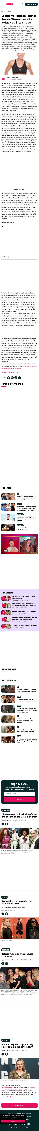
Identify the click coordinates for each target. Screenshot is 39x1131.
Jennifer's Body (9, 1090)
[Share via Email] (12, 377)
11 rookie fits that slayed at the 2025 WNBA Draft (16, 902)
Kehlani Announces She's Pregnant (24, 612)
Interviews (5, 1040)
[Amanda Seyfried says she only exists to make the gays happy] (19, 1068)
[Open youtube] (28, 1124)
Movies (19, 696)
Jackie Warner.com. (31, 366)
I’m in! (19, 799)
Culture (19, 504)
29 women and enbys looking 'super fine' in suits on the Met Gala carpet (19, 815)
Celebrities (20, 514)
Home (3, 11)
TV (17, 493)
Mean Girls (18, 1090)
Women (9, 11)
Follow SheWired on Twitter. (10, 372)
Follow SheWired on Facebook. (11, 368)
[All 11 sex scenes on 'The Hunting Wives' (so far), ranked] (8, 719)
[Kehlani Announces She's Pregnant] (6, 613)
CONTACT (11, 1113)
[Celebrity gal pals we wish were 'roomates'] (19, 978)
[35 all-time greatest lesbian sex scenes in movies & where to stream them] (8, 709)
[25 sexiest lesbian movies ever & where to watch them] (8, 699)
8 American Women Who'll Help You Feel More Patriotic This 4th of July (24, 604)
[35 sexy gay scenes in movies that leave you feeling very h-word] (8, 739)
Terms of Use (14, 1117)
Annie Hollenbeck (13, 77)
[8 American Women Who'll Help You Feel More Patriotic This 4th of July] (6, 606)
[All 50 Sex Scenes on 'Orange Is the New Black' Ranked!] (8, 729)
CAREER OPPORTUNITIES (23, 1113)
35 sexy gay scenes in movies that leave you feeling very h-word (27, 741)
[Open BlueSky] (15, 1124)
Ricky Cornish (7, 1050)
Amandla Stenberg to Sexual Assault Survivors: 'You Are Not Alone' (24, 618)
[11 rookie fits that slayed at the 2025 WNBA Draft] (19, 928)
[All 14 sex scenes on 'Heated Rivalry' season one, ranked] (8, 689)
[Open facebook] (10, 1124)
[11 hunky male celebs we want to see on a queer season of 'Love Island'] (8, 496)
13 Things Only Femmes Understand (24, 625)
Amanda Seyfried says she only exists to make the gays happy (17, 1045)
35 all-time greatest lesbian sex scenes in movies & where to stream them (27, 710)
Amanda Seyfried (7, 1088)
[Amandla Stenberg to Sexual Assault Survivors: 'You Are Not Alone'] (6, 620)
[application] (19, 544)
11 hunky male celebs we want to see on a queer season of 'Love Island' (27, 498)
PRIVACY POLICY (26, 1117)
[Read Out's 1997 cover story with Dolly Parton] (8, 527)
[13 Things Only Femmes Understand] (6, 626)
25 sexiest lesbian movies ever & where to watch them (27, 700)
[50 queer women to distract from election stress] (6, 598)
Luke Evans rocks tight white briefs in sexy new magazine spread (26, 519)
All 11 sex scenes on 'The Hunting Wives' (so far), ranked (25, 720)
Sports (4, 897)
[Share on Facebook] (8, 377)
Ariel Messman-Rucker (9, 907)
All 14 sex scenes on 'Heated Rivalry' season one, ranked (26, 690)
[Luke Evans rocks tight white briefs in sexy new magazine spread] (8, 517)
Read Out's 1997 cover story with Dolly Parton (26, 529)
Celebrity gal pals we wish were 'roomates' (17, 955)
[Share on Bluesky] (19, 377)
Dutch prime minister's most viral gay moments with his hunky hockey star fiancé (27, 508)
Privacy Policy (4, 1117)
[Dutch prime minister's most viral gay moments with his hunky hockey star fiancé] (8, 507)
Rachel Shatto (7, 820)
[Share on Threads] (15, 377)
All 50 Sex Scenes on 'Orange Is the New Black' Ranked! (26, 731)
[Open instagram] (23, 1124)
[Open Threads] (19, 1124)
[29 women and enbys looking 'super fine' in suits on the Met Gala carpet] (19, 838)
